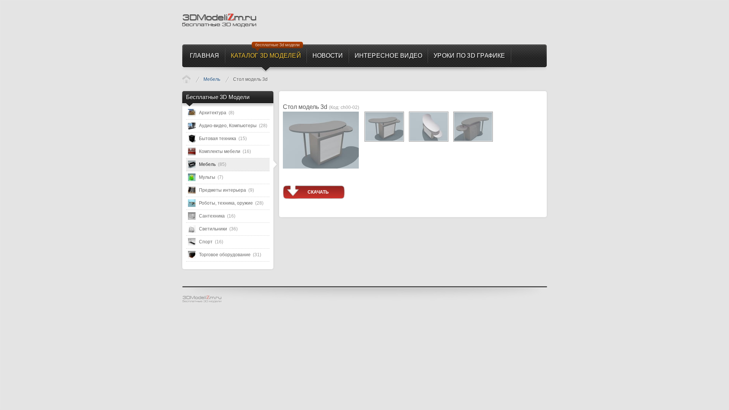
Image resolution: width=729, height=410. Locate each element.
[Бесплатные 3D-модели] (205, 299)
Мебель (212, 79)
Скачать (318, 192)
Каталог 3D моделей (186, 79)
